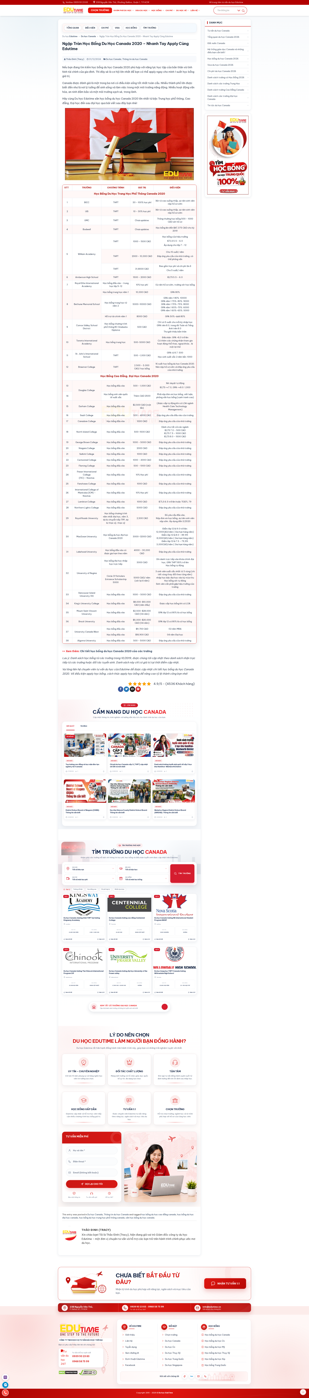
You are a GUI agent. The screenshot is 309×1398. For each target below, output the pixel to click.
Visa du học (141, 10)
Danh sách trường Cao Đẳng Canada (225, 89)
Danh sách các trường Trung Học (223, 83)
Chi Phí (105, 28)
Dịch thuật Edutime (135, 1359)
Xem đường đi (132, 1353)
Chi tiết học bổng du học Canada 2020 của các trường (116, 651)
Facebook (130, 1365)
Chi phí (169, 10)
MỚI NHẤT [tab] (70, 726)
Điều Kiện (90, 28)
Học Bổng (131, 28)
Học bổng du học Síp (215, 1359)
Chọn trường (171, 1334)
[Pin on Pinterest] (138, 689)
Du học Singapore (173, 1365)
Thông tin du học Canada (134, 59)
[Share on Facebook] (120, 689)
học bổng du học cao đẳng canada (158, 1214)
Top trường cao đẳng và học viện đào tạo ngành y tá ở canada (82, 765)
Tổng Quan (72, 28)
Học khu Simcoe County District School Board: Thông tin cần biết (128, 811)
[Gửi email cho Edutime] (198, 1376)
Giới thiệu (130, 1334)
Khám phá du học (122, 10)
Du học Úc (170, 1347)
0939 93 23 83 (138, 1306)
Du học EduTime (166, 1393)
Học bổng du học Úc (215, 1341)
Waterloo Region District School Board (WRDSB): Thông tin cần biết (170, 811)
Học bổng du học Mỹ (215, 1347)
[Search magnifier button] (243, 10)
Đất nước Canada (216, 43)
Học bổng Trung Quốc (215, 1365)
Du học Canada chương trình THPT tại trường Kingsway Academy (82, 919)
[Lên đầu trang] (303, 1392)
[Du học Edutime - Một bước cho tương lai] (73, 10)
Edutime (73, 36)
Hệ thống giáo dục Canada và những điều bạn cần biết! (225, 51)
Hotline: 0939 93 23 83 (77, 2)
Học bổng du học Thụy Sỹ (217, 1353)
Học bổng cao (91, 889)
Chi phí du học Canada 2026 (221, 71)
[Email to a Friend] (132, 689)
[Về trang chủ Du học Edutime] (85, 1330)
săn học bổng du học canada (140, 1217)
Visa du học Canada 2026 (220, 65)
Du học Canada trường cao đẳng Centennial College (127, 919)
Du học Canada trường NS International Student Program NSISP (173, 919)
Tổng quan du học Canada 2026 (223, 37)
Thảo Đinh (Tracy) (75, 59)
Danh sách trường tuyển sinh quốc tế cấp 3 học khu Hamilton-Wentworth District (173, 765)
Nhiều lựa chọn (119, 889)
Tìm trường (149, 28)
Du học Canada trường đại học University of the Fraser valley (128, 972)
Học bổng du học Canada (217, 1334)
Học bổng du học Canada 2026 (223, 58)
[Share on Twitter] (126, 689)
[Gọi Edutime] (205, 1376)
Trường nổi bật (77, 889)
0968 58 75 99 (156, 1306)
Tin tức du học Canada (218, 105)
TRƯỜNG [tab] (83, 726)
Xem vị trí (101, 939)
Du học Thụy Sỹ (173, 1353)
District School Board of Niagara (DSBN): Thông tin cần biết (82, 811)
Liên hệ (194, 10)
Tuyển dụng (131, 1347)
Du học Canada (88, 36)
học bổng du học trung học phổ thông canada (102, 1217)
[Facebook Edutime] (184, 1376)
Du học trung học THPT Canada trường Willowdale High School (170, 972)
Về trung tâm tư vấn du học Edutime (226, 2)
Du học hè (181, 10)
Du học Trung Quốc (174, 1359)
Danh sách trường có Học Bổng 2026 (225, 77)
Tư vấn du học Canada (218, 30)
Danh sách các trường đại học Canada (222, 97)
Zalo (191, 1376)
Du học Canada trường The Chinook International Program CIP (84, 972)
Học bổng (156, 10)
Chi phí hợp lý (105, 889)
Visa (117, 28)
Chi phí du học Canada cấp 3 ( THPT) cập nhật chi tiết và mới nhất (129, 765)
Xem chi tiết (69, 939)
